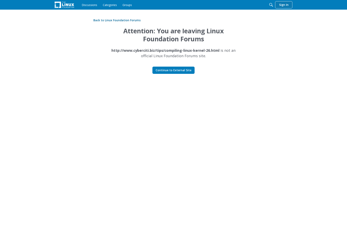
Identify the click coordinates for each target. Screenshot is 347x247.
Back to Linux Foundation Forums (117, 20)
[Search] (271, 4)
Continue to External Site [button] (173, 70)
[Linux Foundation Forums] (64, 5)
